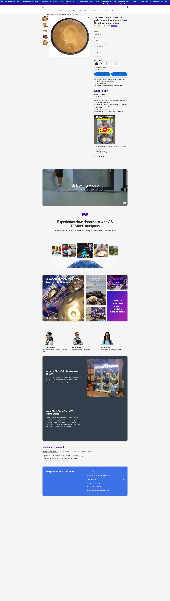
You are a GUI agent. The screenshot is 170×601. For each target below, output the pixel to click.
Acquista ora (119, 74)
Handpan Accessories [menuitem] (95, 10)
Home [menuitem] (57, 10)
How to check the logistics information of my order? (98, 490)
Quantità (96, 49)
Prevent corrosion (87, 451)
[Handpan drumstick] (106, 64)
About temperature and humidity (69, 451)
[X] (101, 156)
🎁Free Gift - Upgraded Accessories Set (67, 1)
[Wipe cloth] (111, 64)
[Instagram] (106, 4)
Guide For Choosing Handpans (48, 3)
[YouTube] (107, 4)
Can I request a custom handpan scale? (95, 483)
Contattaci (65, 3)
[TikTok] (111, 4)
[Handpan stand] (101, 64)
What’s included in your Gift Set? (94, 486)
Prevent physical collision (50, 451)
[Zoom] (88, 18)
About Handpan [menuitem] (83, 10)
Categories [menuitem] (62, 10)
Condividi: (96, 156)
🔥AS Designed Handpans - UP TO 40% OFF (32, 1)
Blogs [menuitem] (113, 10)
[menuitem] (48, 4)
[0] (126, 7)
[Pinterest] (109, 4)
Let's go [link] (95, 284)
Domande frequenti (58, 3)
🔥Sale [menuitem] (69, 10)
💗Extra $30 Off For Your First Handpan (13, 1)
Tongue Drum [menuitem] (106, 10)
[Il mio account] (124, 7)
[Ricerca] (43, 7)
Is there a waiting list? (91, 479)
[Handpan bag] (96, 64)
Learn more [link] (48, 385)
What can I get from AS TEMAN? (94, 472)
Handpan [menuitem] (75, 10)
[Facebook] (104, 4)
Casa (43, 14)
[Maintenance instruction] (116, 64)
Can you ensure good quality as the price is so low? (98, 475)
